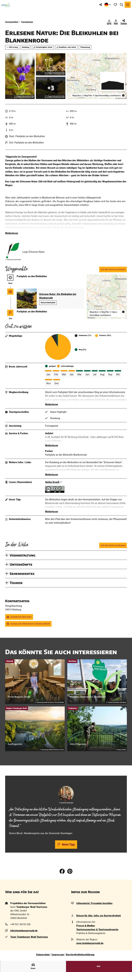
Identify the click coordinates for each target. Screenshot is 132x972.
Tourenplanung (27, 22)
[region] (97, 76)
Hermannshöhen (11, 22)
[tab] (66, 780)
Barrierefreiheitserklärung (80, 954)
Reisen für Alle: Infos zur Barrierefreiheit (98, 915)
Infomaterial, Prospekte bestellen (94, 903)
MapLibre (76, 95)
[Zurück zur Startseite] (5, 5)
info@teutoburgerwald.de (24, 930)
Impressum (58, 954)
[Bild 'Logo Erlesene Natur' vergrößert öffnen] (13, 250)
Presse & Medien (85, 925)
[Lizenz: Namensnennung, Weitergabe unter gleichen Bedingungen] (54, 492)
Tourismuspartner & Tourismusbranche (97, 929)
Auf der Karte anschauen (113, 269)
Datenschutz (43, 954)
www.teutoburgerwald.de (89, 943)
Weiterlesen (11, 233)
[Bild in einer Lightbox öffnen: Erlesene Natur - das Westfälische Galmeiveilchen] (20, 76)
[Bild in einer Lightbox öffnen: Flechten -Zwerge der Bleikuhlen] (50, 64)
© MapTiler (87, 95)
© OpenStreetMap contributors (107, 95)
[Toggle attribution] (123, 95)
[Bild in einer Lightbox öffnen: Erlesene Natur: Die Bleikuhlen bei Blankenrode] (50, 88)
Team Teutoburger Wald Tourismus (29, 936)
